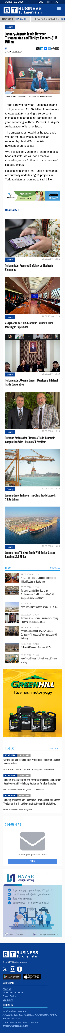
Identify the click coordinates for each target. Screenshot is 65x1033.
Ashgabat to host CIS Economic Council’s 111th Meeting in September (29, 325)
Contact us (8, 1000)
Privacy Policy (9, 996)
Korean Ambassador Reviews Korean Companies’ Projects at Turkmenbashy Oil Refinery (39, 634)
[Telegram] (49, 48)
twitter (5, 969)
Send (32, 861)
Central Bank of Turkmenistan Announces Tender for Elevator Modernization (31, 761)
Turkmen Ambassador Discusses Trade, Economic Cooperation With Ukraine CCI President (30, 440)
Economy (10, 26)
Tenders (9, 748)
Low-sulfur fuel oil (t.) (38, 19)
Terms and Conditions (13, 992)
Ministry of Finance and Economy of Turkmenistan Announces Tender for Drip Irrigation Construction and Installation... (31, 801)
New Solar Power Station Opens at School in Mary (39, 660)
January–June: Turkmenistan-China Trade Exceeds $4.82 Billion (30, 497)
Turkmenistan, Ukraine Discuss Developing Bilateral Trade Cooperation (31, 382)
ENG (40, 2)
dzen (19, 969)
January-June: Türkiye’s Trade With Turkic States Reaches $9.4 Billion (30, 555)
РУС (56, 2)
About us (7, 989)
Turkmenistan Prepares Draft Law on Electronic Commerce (29, 268)
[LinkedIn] (41, 48)
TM (48, 2)
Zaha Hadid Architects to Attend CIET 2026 (39, 607)
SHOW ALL (55, 568)
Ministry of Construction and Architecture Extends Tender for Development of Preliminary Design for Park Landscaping (32, 781)
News (8, 568)
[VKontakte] (45, 48)
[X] (38, 48)
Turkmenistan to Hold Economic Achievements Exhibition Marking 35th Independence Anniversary (37, 594)
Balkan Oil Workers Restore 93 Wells (37, 647)
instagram (12, 969)
